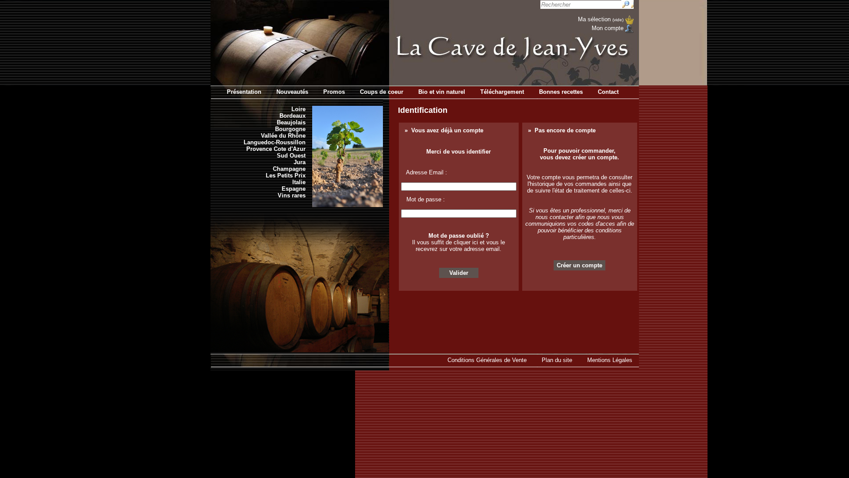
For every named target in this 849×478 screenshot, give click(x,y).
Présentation (244, 92)
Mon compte (607, 28)
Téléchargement (502, 92)
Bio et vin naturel (441, 92)
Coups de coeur (381, 92)
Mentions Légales (609, 360)
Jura (300, 162)
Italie (299, 182)
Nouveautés (292, 92)
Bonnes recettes (561, 92)
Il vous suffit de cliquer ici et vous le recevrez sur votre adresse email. (458, 245)
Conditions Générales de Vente (487, 360)
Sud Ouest (291, 155)
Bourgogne (290, 129)
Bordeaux (292, 115)
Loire (298, 109)
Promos (334, 92)
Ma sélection (600, 19)
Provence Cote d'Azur (276, 149)
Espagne (294, 188)
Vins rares (292, 195)
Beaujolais (291, 122)
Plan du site (557, 360)
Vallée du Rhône (283, 135)
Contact (608, 92)
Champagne (289, 169)
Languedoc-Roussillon (275, 142)
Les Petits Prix (286, 175)
